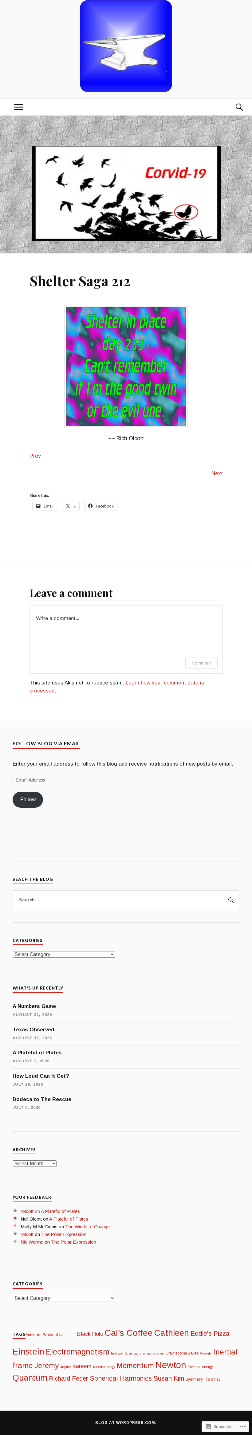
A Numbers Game (34, 1006)
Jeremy (46, 1365)
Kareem (82, 1366)
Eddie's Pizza (210, 1333)
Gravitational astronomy (144, 1353)
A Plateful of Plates (37, 1053)
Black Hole (90, 1334)
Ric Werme (32, 1242)
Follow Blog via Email (46, 743)
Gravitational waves (182, 1353)
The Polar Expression (63, 1234)
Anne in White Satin (51, 1334)
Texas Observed (33, 1030)
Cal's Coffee (129, 1333)
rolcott (27, 1211)
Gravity (206, 1353)
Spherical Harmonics (121, 1378)
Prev (35, 456)
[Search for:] (126, 900)
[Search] (233, 107)
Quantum (30, 1377)
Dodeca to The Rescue (42, 1099)
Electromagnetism (77, 1351)
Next (217, 473)
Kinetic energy (104, 1367)
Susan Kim (168, 1378)
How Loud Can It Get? (41, 1076)
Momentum (135, 1365)
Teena (212, 1379)
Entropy (117, 1353)
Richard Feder (68, 1378)
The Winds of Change (87, 1226)
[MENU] (19, 107)
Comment (201, 662)
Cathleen (171, 1333)
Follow (28, 799)
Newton (171, 1365)
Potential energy (200, 1367)
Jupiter (65, 1367)
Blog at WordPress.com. (126, 1423)
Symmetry (194, 1379)
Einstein (28, 1351)
